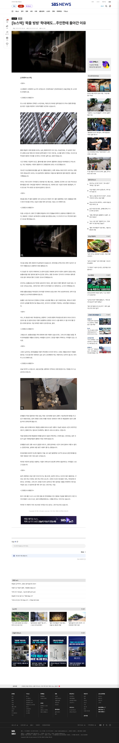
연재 (56, 693)
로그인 (98, 1)
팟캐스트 (100, 698)
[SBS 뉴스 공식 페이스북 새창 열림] (103, 725)
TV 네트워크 (14, 713)
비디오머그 (71, 693)
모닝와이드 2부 (29, 702)
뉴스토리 (28, 711)
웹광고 (31, 725)
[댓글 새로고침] (17, 541)
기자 (85, 704)
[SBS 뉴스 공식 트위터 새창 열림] (106, 725)
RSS (85, 709)
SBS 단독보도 (58, 698)
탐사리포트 (57, 709)
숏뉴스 (85, 702)
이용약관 (38, 725)
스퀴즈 (99, 702)
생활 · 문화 (14, 706)
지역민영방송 (92, 725)
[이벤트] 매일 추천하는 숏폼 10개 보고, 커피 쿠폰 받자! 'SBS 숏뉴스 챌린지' (40, 686)
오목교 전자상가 (72, 712)
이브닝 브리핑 (43, 698)
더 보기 (82, 609)
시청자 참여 (24, 725)
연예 (53, 11)
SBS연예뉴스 (101, 707)
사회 (31, 11)
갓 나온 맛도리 (72, 710)
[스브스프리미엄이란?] (100, 314)
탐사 (56, 714)
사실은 (56, 696)
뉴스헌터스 (28, 698)
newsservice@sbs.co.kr (60, 733)
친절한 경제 (57, 700)
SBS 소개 (15, 725)
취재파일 (59, 11)
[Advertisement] (48, 569)
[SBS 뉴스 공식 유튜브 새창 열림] (100, 725)
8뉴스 (17, 11)
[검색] (106, 6)
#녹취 (102, 6)
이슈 (13, 715)
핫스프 (88, 328)
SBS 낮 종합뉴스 (44, 712)
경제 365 (57, 702)
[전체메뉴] (12, 11)
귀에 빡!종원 (72, 698)
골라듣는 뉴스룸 (44, 705)
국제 (36, 11)
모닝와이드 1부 (29, 700)
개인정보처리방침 (46, 725)
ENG (93, 1)
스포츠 (48, 11)
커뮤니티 (100, 700)
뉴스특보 (28, 713)
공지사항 (86, 715)
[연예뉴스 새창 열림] (99, 64)
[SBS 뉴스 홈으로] (61, 4)
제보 (85, 698)
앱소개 (85, 706)
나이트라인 (28, 709)
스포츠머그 (71, 696)
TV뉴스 (66, 11)
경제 (27, 11)
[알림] (110, 6)
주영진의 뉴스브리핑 (30, 704)
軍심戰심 (43, 696)
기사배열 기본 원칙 (75, 734)
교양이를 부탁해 (90, 338)
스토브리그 (71, 702)
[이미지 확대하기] (22, 142)
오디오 (42, 703)
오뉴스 (27, 706)
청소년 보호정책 (84, 734)
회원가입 (104, 1)
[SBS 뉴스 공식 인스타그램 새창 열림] (110, 725)
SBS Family (81, 725)
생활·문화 (41, 11)
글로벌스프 (89, 319)
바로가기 (86, 693)
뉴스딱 (14, 18)
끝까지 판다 (57, 712)
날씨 (85, 696)
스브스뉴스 (71, 707)
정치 (22, 11)
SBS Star (100, 709)
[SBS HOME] (109, 2)
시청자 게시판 (87, 711)
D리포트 (57, 704)
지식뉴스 (100, 696)
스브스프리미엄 (101, 693)
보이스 (42, 707)
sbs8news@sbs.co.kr (62, 731)
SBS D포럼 (101, 711)
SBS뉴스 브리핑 (44, 710)
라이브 (85, 700)
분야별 (13, 693)
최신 (13, 696)
